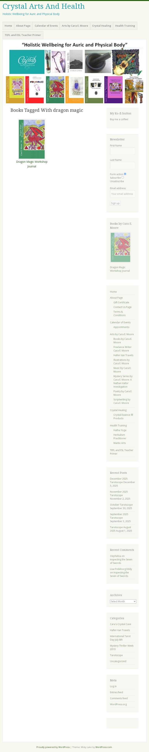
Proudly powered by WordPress (53, 747)
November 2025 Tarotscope (119, 493)
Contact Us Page (122, 307)
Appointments (121, 327)
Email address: (118, 188)
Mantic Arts (119, 443)
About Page (23, 25)
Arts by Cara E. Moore (75, 25)
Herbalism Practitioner (119, 436)
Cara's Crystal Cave (120, 624)
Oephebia (115, 556)
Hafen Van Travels (123, 355)
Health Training (125, 25)
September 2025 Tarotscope (119, 516)
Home (8, 25)
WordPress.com (103, 747)
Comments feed (119, 698)
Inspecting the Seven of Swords (119, 574)
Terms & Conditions (119, 313)
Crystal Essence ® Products (123, 416)
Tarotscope (116, 655)
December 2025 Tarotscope (119, 480)
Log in (113, 686)
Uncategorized (118, 661)
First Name (116, 145)
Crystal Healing (101, 25)
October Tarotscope (121, 504)
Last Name (116, 160)
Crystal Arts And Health (44, 6)
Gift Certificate (121, 302)
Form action (116, 174)
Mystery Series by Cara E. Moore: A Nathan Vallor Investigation (123, 381)
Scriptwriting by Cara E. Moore (121, 401)
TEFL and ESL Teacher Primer (23, 35)
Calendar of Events (46, 25)
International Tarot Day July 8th (120, 638)
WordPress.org (118, 704)
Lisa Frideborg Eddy (121, 569)
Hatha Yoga (119, 430)
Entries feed (116, 692)
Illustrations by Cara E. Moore (121, 361)
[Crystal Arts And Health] (74, 72)
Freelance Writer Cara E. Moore (122, 348)
